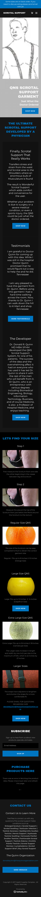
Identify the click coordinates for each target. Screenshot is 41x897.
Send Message (20, 870)
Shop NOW (20, 226)
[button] (36, 13)
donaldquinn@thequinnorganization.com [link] (20, 861)
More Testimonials (20, 319)
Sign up (20, 754)
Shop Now (30, 111)
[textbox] (20, 745)
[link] (14, 13)
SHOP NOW (20, 417)
